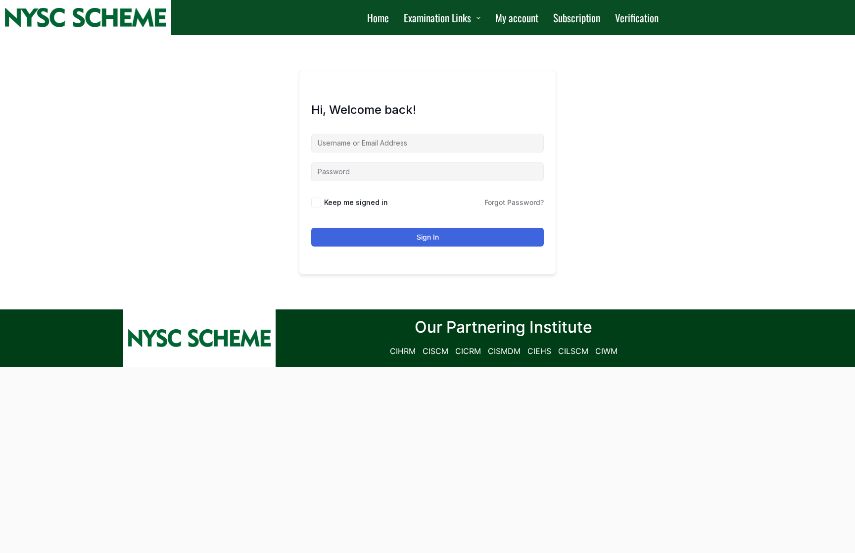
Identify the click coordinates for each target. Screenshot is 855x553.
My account (516, 17)
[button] (442, 17)
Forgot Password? (514, 202)
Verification (637, 17)
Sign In (428, 237)
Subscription (576, 17)
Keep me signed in (356, 202)
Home (378, 17)
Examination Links (437, 17)
